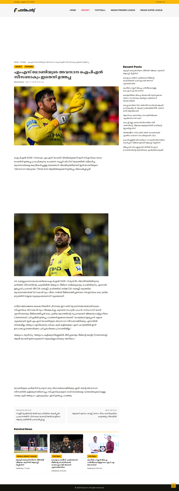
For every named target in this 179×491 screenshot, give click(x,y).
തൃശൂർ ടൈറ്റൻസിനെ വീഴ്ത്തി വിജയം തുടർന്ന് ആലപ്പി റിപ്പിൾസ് (30, 462)
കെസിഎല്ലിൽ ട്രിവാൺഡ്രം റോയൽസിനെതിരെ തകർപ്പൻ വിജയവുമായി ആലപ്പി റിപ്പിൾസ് (144, 141)
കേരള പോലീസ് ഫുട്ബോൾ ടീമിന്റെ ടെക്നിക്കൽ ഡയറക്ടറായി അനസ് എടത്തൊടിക (64, 463)
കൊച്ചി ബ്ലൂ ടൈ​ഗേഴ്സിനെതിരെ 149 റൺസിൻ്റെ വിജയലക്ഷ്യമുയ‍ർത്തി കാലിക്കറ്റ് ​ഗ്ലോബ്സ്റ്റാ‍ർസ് (142, 125)
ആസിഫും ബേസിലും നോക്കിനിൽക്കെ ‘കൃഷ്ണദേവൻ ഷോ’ (140, 117)
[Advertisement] (89, 36)
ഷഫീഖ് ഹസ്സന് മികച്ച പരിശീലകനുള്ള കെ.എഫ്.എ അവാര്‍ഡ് (100, 462)
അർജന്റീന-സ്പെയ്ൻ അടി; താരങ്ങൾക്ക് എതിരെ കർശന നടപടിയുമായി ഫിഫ (141, 134)
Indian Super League (151, 10)
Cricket (85, 10)
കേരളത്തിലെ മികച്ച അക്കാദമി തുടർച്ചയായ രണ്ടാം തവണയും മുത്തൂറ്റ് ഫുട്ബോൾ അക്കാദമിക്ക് (142, 98)
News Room (19, 82)
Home (73, 10)
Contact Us (160, 2)
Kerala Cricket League (27, 456)
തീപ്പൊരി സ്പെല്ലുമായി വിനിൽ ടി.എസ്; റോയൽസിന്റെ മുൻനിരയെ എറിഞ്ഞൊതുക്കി (143, 148)
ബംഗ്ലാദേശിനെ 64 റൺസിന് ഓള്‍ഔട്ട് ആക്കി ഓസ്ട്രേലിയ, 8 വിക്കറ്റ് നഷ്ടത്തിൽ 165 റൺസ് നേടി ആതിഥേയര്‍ (143, 108)
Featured (29, 67)
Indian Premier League (123, 10)
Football (100, 10)
